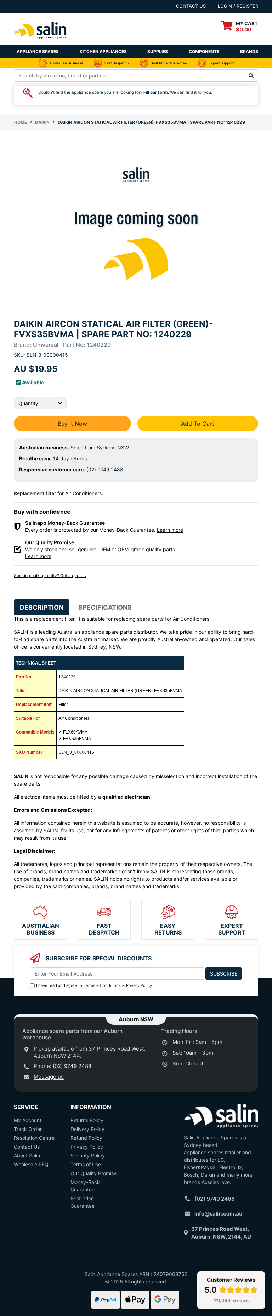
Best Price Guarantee (82, 1202)
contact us (191, 6)
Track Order (28, 1129)
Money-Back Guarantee (85, 1186)
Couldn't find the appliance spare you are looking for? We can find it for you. (125, 92)
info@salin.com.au (218, 1213)
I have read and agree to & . (94, 985)
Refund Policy (86, 1138)
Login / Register (238, 6)
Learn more (170, 530)
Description (41, 607)
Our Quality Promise (93, 1173)
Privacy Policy (139, 985)
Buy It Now (72, 423)
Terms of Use (85, 1164)
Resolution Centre (34, 1138)
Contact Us (27, 1147)
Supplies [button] (157, 51)
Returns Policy (86, 1120)
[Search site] (251, 75)
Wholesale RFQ (31, 1164)
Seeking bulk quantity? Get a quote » (50, 575)
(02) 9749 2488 (104, 469)
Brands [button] (249, 51)
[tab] (41, 607)
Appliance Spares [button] (38, 51)
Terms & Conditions (102, 985)
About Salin (27, 1156)
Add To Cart (197, 423)
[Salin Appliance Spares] (40, 41)
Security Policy (87, 1156)
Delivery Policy (87, 1129)
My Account (27, 1120)
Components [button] (204, 51)
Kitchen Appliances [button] (103, 51)
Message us (49, 1076)
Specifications (105, 607)
